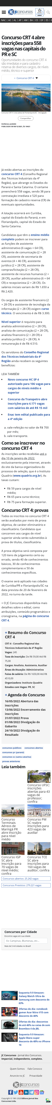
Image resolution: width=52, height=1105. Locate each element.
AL (15, 20)
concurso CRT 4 (11, 174)
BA (31, 20)
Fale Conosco (35, 1068)
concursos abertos (34, 747)
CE (36, 20)
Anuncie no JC (17, 1075)
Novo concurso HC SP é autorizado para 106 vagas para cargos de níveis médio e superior (29, 386)
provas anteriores (11, 761)
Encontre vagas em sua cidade (17, 936)
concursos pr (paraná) (13, 752)
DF (41, 20)
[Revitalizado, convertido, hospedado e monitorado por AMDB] (48, 1100)
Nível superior (11, 322)
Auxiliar (42, 665)
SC (33, 687)
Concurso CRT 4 (24, 78)
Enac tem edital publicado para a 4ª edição (29, 417)
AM (25, 20)
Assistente (31, 665)
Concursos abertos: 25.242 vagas (21, 878)
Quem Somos (17, 1068)
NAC (3, 20)
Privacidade (35, 1075)
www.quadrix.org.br (27, 476)
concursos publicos (11, 747)
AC (9, 20)
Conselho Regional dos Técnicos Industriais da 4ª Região (25, 356)
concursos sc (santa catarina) (16, 756)
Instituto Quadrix (32, 682)
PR (29, 687)
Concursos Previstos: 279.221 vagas (22, 885)
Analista (19, 665)
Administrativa (35, 669)
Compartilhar (25, 118)
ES (47, 20)
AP (20, 20)
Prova (17, 718)
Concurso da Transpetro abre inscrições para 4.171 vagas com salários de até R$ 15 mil (27, 403)
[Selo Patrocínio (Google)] (39, 11)
